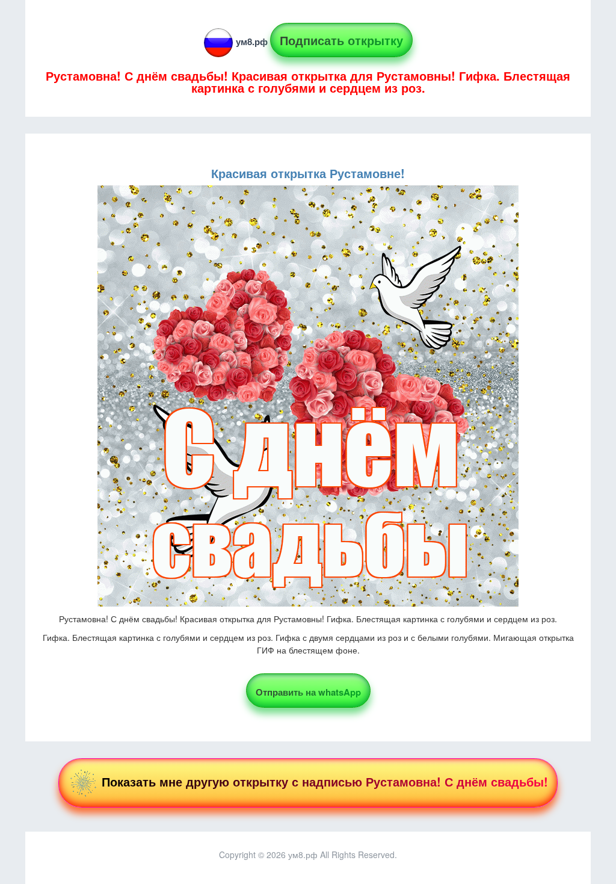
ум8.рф (252, 41)
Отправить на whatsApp (308, 692)
